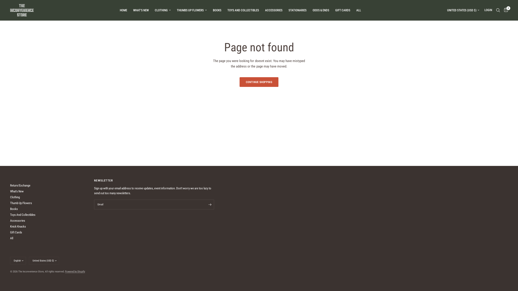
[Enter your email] (210, 204)
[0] (505, 10)
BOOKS (217, 10)
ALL (358, 10)
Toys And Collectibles (22, 215)
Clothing (15, 197)
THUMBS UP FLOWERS (190, 10)
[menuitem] (123, 10)
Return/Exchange (20, 185)
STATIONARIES (298, 10)
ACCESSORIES (273, 10)
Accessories (17, 220)
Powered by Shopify (75, 271)
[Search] (498, 10)
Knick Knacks (18, 226)
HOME (123, 10)
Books (14, 209)
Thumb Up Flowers (21, 203)
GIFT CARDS (342, 10)
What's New (141, 10)
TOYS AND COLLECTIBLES (243, 10)
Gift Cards (16, 232)
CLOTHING (161, 10)
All (11, 238)
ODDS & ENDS (321, 10)
